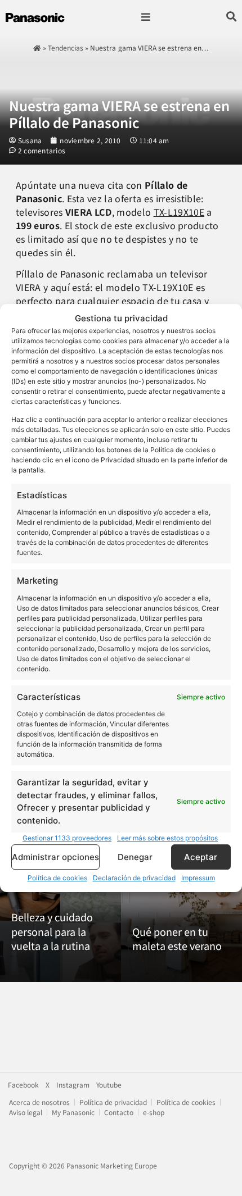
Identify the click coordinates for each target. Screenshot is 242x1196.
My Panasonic (73, 1112)
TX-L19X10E (179, 212)
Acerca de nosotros (39, 1102)
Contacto (118, 1112)
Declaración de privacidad (134, 878)
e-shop (153, 1112)
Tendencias (65, 47)
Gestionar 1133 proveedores (67, 838)
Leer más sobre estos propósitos (167, 838)
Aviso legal (25, 1112)
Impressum (198, 878)
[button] (145, 17)
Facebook (23, 1084)
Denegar (135, 857)
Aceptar (200, 857)
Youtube (109, 1084)
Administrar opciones (55, 857)
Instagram (72, 1084)
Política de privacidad (113, 1102)
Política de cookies (57, 878)
